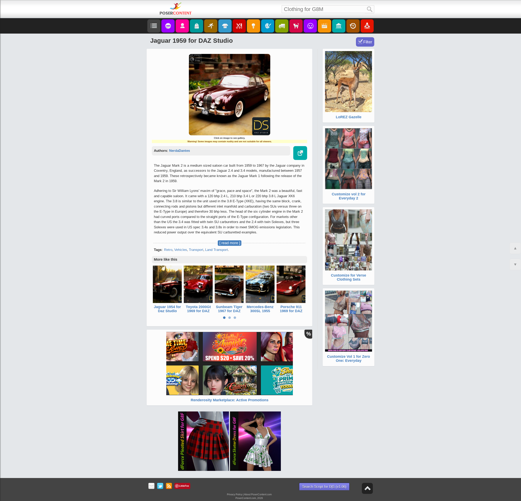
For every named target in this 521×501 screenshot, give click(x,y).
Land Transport (216, 250)
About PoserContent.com (258, 494)
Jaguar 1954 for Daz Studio (167, 309)
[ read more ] (229, 243)
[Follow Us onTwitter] (160, 486)
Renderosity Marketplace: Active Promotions (229, 400)
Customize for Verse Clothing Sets (348, 277)
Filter (367, 42)
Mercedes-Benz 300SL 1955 (260, 309)
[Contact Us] (151, 486)
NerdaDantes (179, 151)
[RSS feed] (169, 486)
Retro (168, 250)
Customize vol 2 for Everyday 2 (349, 196)
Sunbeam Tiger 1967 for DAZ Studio (229, 311)
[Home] (176, 8)
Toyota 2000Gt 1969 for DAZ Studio (198, 311)
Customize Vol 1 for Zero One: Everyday (348, 358)
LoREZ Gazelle (348, 117)
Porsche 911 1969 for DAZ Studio (291, 311)
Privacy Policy (234, 494)
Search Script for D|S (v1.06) (324, 487)
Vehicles (180, 250)
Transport (196, 250)
